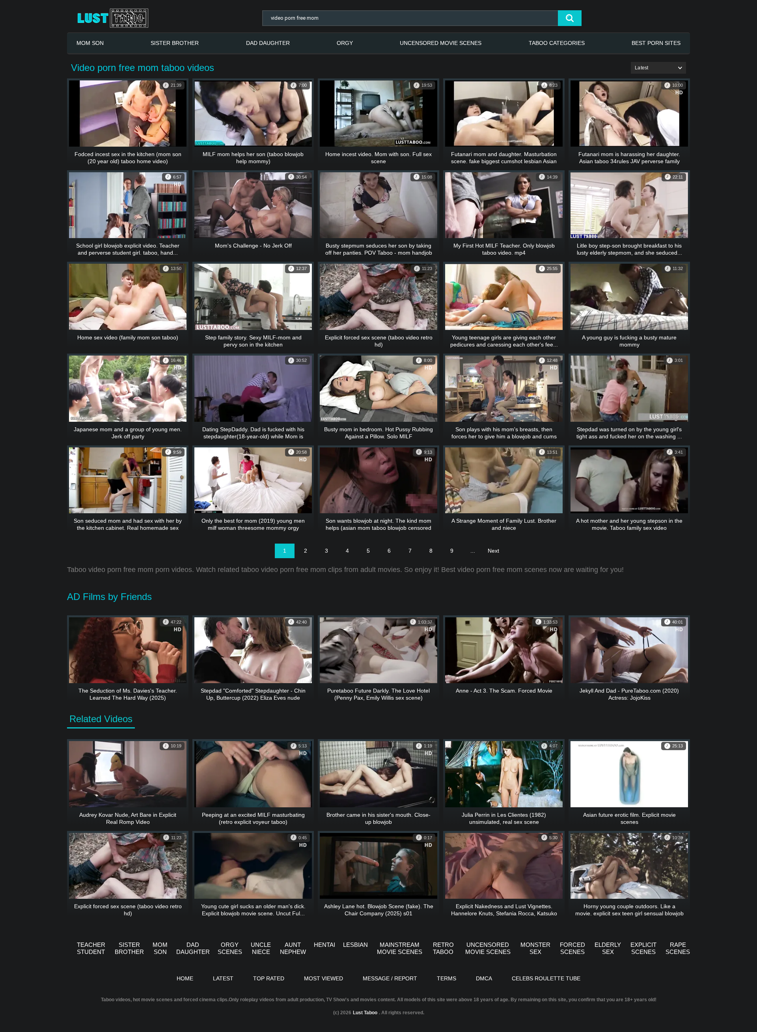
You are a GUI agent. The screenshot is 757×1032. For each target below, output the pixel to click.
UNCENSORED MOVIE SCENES (440, 43)
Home (185, 978)
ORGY (345, 43)
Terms (446, 978)
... (472, 551)
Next (493, 551)
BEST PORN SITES (656, 43)
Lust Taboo (365, 1012)
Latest (223, 978)
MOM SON (90, 43)
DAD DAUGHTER (268, 43)
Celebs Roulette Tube (546, 978)
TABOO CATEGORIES (557, 43)
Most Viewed (323, 978)
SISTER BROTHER (175, 43)
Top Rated (268, 978)
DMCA (484, 978)
